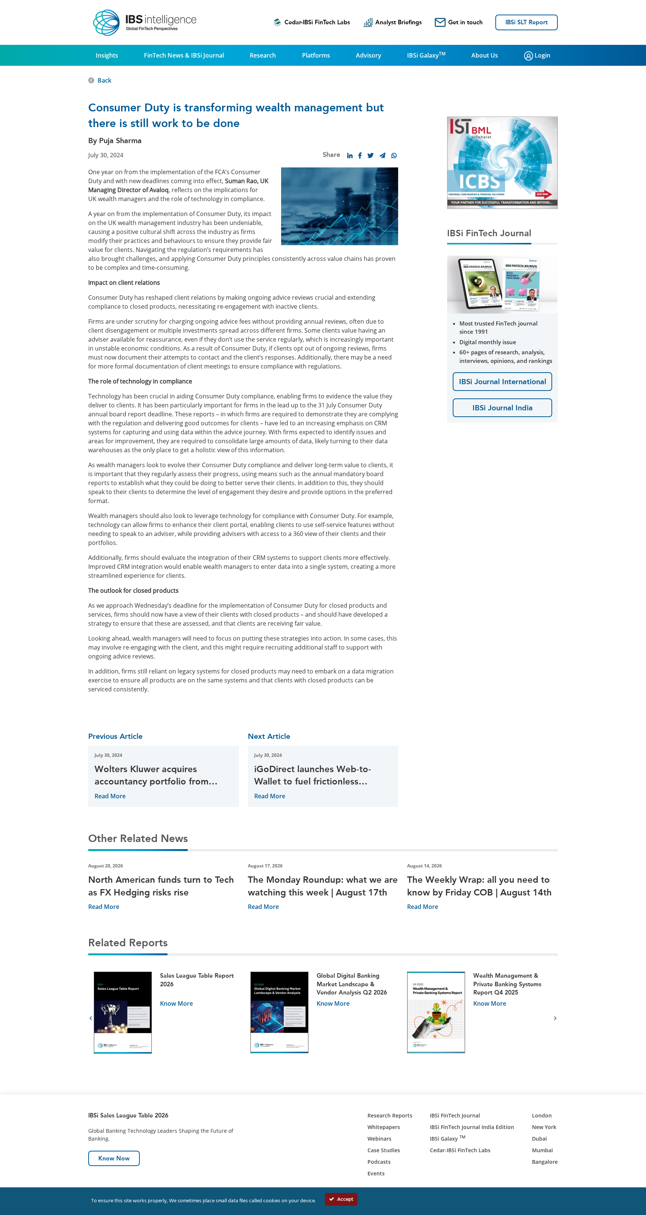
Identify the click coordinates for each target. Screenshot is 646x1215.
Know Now (114, 1158)
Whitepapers (383, 1127)
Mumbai (542, 1150)
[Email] (382, 155)
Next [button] (555, 1018)
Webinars (379, 1138)
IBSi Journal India (503, 407)
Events (376, 1173)
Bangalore (545, 1161)
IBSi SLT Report (526, 22)
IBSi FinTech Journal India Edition (472, 1127)
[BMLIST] (502, 162)
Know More (176, 1003)
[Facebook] (360, 155)
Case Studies (383, 1150)
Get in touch (465, 22)
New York (544, 1127)
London (542, 1115)
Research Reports (389, 1115)
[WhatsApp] (394, 155)
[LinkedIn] (350, 155)
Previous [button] (90, 1018)
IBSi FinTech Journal (455, 1115)
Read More (110, 796)
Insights (107, 55)
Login (541, 55)
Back (104, 80)
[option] (166, 1018)
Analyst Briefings (398, 22)
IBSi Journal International (502, 381)
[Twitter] (370, 155)
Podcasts (379, 1161)
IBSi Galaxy (426, 54)
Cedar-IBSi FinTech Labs (317, 22)
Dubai (539, 1138)
